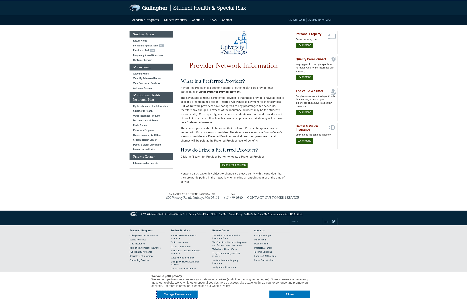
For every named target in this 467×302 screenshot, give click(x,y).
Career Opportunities (264, 260)
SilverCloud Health (143, 111)
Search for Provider (233, 165)
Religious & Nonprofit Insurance (145, 248)
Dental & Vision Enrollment (147, 145)
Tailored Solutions (263, 252)
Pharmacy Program (143, 130)
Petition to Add (141, 50)
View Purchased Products (146, 83)
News (213, 20)
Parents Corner (220, 230)
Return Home (140, 41)
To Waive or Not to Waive (224, 249)
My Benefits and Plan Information (150, 106)
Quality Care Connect (181, 247)
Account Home (141, 73)
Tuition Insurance (179, 242)
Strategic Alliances (263, 248)
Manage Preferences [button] (177, 294)
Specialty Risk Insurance (141, 256)
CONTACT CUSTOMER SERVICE (273, 197)
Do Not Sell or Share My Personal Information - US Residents (273, 214)
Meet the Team (261, 244)
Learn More (304, 45)
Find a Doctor (140, 125)
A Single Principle (262, 235)
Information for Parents (145, 163)
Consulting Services (139, 260)
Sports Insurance (138, 240)
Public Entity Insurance (141, 252)
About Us (198, 20)
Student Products (175, 20)
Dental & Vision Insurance (183, 269)
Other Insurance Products (147, 116)
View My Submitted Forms (147, 78)
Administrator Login (320, 20)
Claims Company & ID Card (147, 135)
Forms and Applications (145, 45)
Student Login (296, 20)
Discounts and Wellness (145, 120)
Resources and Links (144, 149)
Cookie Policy (235, 214)
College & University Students (144, 235)
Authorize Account (143, 88)
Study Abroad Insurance (182, 258)
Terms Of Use (210, 214)
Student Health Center (145, 140)
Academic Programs (145, 20)
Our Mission (260, 240)
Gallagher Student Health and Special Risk (188, 7)
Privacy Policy (196, 214)
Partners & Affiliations (265, 256)
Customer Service (142, 60)
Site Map (223, 214)
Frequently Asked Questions (148, 55)
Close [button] (290, 294)
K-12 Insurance (137, 244)
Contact (227, 20)
